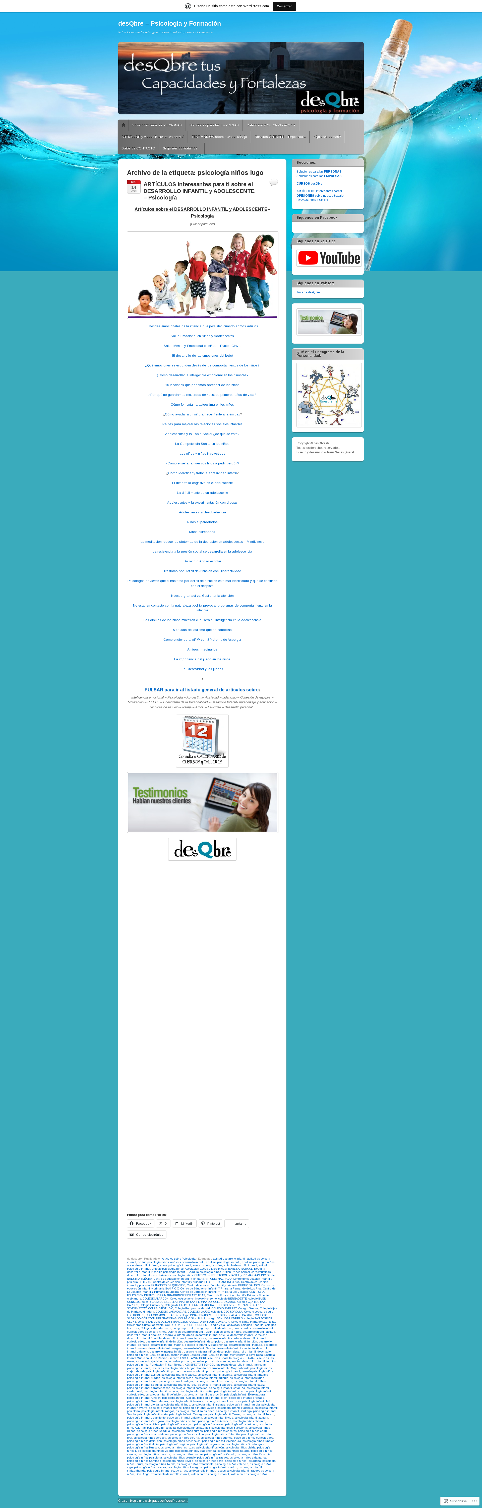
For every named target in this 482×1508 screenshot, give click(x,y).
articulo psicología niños (168, 1268)
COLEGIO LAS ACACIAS (171, 1311)
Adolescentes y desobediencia (202, 512)
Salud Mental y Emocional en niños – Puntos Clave (202, 346)
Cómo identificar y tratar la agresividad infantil (202, 473)
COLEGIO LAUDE (199, 1311)
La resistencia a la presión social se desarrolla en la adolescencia (202, 551)
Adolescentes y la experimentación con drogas (202, 502)
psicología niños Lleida (240, 1447)
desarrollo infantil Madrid (166, 1344)
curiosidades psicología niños (146, 1331)
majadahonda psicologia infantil (148, 1371)
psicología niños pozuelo (179, 1457)
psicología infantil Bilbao (250, 1381)
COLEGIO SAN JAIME (191, 1318)
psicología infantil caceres (215, 1384)
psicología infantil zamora (251, 1417)
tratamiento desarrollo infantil (170, 1474)
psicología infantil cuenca (231, 1391)
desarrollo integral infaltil (166, 1351)
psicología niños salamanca (248, 1457)
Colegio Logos (253, 1311)
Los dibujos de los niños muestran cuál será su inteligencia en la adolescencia (202, 620)
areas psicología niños (207, 1265)
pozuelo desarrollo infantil (188, 1371)
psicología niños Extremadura (221, 1440)
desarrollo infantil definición (164, 1341)
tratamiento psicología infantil (210, 1474)
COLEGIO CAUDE (224, 1301)
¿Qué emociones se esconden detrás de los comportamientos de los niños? (202, 365)
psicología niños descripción (182, 1440)
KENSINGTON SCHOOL (200, 1364)
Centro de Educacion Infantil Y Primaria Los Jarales (214, 1291)
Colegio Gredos (248, 1308)
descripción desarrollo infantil (236, 1351)
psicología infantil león (257, 1401)
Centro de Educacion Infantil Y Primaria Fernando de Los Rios (220, 1288)
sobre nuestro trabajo (319, 195)
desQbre (309, 183)
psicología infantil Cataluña (227, 1387)
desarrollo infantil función (240, 1341)
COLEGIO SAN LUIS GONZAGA (209, 1321)
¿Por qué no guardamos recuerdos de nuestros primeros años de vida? (202, 395)
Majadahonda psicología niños (251, 1368)
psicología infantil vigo (218, 1417)
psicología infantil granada (246, 1397)
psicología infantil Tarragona (188, 1414)
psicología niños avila (161, 1427)
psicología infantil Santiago (234, 1411)
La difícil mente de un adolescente (202, 493)
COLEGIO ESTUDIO (160, 1308)
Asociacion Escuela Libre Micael (206, 1268)
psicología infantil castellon (189, 1387)
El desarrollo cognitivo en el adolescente (202, 483)
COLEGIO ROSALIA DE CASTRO (232, 1315)
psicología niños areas (209, 1424)
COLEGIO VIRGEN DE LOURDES (186, 1324)
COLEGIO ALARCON (155, 1298)
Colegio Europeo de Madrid (192, 1308)
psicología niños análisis (143, 1424)
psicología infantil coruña (196, 1391)
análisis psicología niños (258, 1262)
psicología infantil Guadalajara (147, 1401)
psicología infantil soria (152, 1414)
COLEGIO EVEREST (224, 1308)
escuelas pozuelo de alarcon (211, 1361)
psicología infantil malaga (208, 1404)
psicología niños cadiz (252, 1430)
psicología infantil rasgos (157, 1411)
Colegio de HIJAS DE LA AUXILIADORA (189, 1305)
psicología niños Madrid (158, 1450)
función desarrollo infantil (248, 1361)
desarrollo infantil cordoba (225, 1338)
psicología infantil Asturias (247, 1377)
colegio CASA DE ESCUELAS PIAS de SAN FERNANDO (177, 1301)
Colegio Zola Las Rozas (223, 1324)
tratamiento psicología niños (248, 1474)
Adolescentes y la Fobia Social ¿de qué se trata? (202, 434)
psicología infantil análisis (250, 1374)
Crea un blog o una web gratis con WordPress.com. (153, 1500)
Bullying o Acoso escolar (202, 561)
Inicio (123, 125)
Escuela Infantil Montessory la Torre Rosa (236, 1354)
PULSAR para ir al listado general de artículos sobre (202, 689)
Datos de (312, 200)
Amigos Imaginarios (202, 649)
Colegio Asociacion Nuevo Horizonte (193, 1298)
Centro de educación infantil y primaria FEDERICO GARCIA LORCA (196, 1281)
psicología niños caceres (220, 1430)
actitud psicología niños (153, 1262)
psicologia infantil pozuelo (164, 1470)
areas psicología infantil (175, 1265)
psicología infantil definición (164, 1394)
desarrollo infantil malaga (245, 1344)
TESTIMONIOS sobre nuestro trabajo (219, 137)
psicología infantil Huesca (186, 1401)
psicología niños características (147, 1434)
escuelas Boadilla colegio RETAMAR (232, 1358)
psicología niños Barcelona (229, 1427)
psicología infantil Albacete (178, 1374)
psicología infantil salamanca (195, 1411)
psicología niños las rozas (178, 1447)
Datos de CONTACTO (138, 148)
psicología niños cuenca (216, 1437)
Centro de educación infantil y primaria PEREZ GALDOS (223, 1285)
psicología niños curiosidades (253, 1437)
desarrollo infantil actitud (259, 1331)
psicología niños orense (187, 1454)
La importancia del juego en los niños (202, 659)
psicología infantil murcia (243, 1404)
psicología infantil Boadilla (144, 1384)
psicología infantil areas (177, 1377)
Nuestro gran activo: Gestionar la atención (202, 596)
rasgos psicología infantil (233, 1470)
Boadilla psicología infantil (168, 1271)
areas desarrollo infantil (142, 1265)
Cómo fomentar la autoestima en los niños (202, 404)
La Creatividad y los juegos (202, 669)
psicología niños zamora (150, 1467)
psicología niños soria (209, 1460)
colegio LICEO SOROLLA (227, 1311)
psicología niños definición (144, 1440)
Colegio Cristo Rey (151, 1305)
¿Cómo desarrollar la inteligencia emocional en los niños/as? (202, 375)
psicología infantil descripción (203, 1394)
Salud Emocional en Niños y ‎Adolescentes (202, 336)
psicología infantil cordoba (161, 1391)
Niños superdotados (202, 522)
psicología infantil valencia (184, 1417)
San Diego (142, 1474)
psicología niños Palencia (254, 1454)
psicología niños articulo (241, 1424)
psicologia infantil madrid (220, 1467)
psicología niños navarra (154, 1454)
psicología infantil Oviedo (199, 1407)
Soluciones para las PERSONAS (157, 125)
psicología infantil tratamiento (146, 1417)
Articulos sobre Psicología (179, 1258)
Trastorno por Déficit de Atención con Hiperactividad (202, 571)
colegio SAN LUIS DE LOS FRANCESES (163, 1321)
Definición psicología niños (223, 1331)
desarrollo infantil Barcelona (248, 1334)
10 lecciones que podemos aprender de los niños (202, 385)
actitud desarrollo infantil (229, 1258)
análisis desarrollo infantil (187, 1262)
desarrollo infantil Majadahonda (206, 1344)
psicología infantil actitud (143, 1374)
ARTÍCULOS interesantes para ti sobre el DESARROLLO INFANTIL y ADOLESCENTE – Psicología (199, 191)
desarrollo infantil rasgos (164, 1348)
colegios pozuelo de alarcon (214, 1328)
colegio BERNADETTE (232, 1298)
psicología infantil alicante (215, 1374)
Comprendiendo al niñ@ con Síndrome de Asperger (202, 639)
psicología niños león (210, 1447)
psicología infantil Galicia (179, 1397)
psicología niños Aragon (177, 1424)
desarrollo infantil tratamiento (235, 1348)
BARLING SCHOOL (240, 1268)
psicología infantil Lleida (143, 1404)
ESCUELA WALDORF (193, 1358)
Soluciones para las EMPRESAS (214, 125)
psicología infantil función (144, 1397)
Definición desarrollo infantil (186, 1331)
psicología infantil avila (142, 1381)
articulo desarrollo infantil (240, 1265)
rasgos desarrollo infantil (199, 1470)
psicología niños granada (207, 1444)
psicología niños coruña (183, 1437)
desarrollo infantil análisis (144, 1334)
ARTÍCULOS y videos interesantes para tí (153, 137)
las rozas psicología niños (169, 1368)
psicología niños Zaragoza (185, 1467)
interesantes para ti (319, 191)
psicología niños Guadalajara (245, 1444)
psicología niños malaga (233, 1450)
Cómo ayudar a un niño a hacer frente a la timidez (202, 414)
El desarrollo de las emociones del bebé (202, 355)
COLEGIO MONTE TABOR (162, 1315)
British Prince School (236, 1271)
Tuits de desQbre (308, 292)
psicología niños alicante (248, 1421)
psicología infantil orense (165, 1407)
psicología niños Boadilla (153, 1430)
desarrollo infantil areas (178, 1334)
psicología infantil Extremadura (244, 1394)
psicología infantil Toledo (258, 1414)
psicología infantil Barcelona (213, 1381)
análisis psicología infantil (223, 1262)
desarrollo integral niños (200, 1351)
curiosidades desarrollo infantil (254, 1328)
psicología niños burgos (187, 1430)
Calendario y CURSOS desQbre (271, 125)
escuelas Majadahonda (151, 1361)
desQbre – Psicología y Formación (169, 23)
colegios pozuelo (183, 1328)
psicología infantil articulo (211, 1377)
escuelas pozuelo (179, 1361)
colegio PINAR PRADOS (195, 1315)
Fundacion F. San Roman (166, 1364)
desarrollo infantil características (184, 1338)
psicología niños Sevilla (177, 1460)
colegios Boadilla (252, 1324)
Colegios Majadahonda (156, 1328)
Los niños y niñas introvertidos (202, 453)
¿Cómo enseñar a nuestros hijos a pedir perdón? (202, 463)
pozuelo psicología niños (258, 1371)
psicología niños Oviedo (219, 1454)
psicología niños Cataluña (222, 1434)
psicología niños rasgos (212, 1457)
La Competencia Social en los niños (202, 444)
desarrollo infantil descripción (203, 1341)
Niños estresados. (202, 532)
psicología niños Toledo (160, 1464)
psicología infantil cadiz (249, 1384)
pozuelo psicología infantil (223, 1371)
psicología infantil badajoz (176, 1381)
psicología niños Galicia (143, 1444)
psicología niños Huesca (143, 1447)
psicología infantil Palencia (235, 1407)
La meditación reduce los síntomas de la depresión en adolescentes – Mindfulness (202, 542)
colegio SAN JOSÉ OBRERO (225, 1318)
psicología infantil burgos (179, 1384)
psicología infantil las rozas (223, 1401)
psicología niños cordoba (150, 1437)
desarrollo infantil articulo (212, 1334)
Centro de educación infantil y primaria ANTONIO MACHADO (192, 1278)
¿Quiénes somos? (327, 137)
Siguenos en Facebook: (317, 218)
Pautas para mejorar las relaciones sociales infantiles (202, 424)
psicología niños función (258, 1440)
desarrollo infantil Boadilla (144, 1338)
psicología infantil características (148, 1387)
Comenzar (284, 6)
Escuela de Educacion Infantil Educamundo (178, 1354)
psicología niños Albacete (214, 1421)
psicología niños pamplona (144, 1457)
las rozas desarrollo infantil (234, 1364)
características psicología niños (172, 1275)
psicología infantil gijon (212, 1397)
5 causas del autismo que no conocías (202, 630)
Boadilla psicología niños (204, 1271)
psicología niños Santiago (144, 1460)
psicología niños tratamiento (195, 1464)
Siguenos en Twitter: (315, 283)
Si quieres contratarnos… (182, 148)
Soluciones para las (318, 171)
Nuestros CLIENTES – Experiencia (280, 137)
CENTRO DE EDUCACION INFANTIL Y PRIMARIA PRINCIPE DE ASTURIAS (196, 1293)
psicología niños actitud (181, 1421)
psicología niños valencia (231, 1464)
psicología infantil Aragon (143, 1377)
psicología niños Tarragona (243, 1460)
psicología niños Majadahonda (195, 1450)
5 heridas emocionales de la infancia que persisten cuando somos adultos (202, 326)
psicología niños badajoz (193, 1427)
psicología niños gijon (174, 1444)
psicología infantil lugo (175, 1404)
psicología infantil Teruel (224, 1414)
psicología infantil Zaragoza (145, 1421)
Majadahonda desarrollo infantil (208, 1368)
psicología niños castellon (187, 1434)
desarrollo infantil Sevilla (199, 1348)
